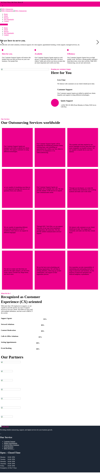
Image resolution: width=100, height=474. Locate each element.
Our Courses (4, 24)
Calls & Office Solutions (11, 445)
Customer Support (11, 143)
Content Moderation (12, 265)
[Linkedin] (4, 6)
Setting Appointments (45, 140)
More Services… (9, 448)
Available (38, 54)
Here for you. (7, 54)
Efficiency (71, 54)
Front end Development (13, 184)
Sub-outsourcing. (11, 224)
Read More (10, 156)
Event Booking (43, 264)
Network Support (44, 223)
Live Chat (73, 224)
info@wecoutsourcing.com (33, 2)
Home (6, 14)
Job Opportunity (9, 19)
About (6, 16)
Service (6, 17)
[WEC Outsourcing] (6, 9)
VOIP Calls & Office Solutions (49, 184)
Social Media (74, 141)
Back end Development (78, 184)
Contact (6, 21)
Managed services (76, 264)
